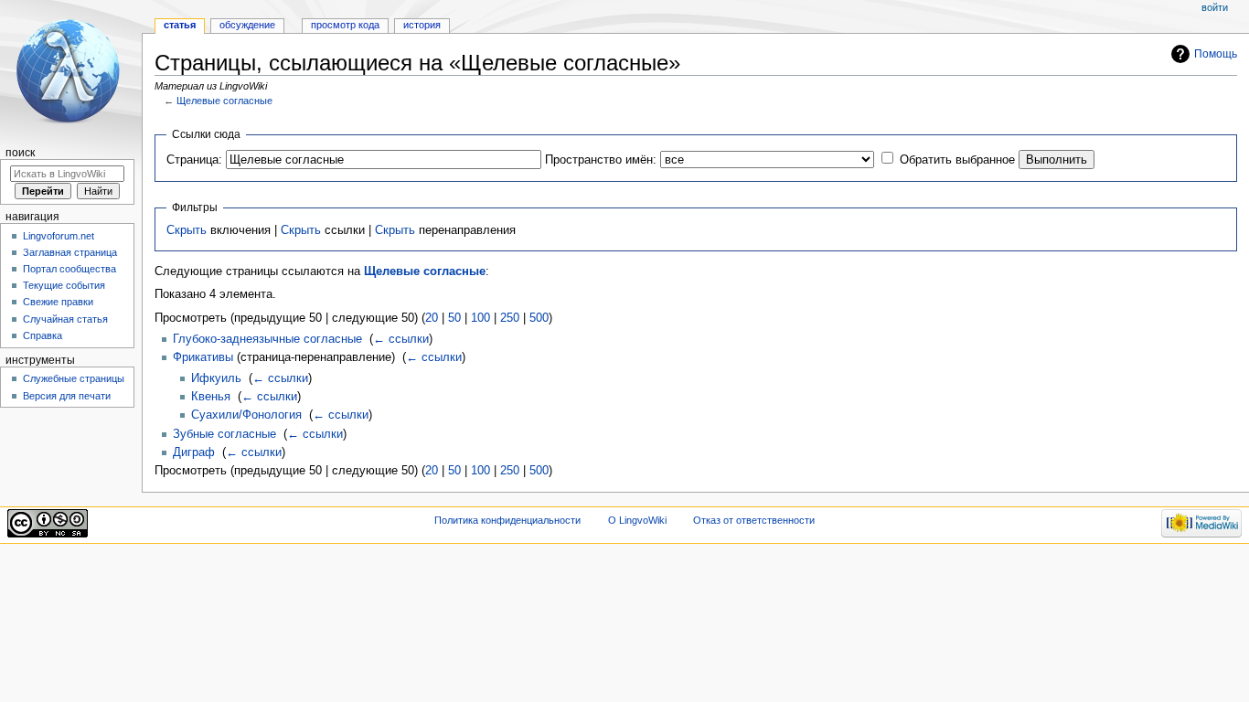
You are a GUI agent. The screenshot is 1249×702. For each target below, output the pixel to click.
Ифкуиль (216, 378)
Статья (180, 24)
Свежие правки (58, 301)
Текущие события (64, 285)
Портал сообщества (69, 268)
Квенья (210, 396)
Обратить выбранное (957, 160)
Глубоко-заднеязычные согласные (267, 339)
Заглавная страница (70, 252)
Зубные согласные (224, 434)
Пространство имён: (601, 160)
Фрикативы (203, 357)
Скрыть (186, 230)
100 (480, 318)
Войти (1214, 7)
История (422, 24)
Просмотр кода (345, 24)
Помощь (1215, 54)
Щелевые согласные (224, 100)
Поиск (20, 152)
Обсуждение (247, 24)
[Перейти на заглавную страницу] (71, 71)
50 (454, 318)
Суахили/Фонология (246, 415)
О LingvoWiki (637, 520)
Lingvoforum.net (58, 235)
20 (431, 318)
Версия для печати (67, 395)
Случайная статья (65, 319)
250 (509, 318)
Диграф (194, 452)
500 (539, 318)
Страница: (194, 160)
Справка (42, 335)
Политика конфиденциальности (507, 520)
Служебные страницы (73, 378)
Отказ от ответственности (754, 520)
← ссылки (401, 339)
